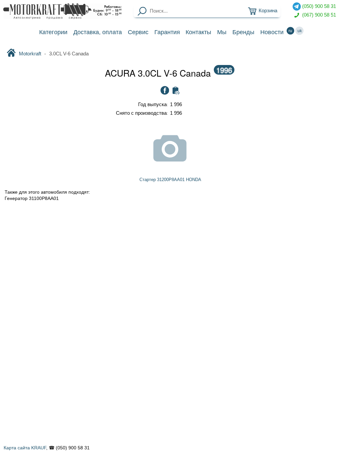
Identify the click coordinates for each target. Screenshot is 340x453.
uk (300, 31)
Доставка (97, 32)
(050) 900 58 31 (318, 6)
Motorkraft (30, 53)
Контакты (198, 32)
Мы (221, 32)
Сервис (138, 32)
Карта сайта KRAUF (25, 447)
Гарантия (167, 32)
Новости (272, 32)
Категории (53, 32)
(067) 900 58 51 (318, 14)
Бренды (243, 32)
